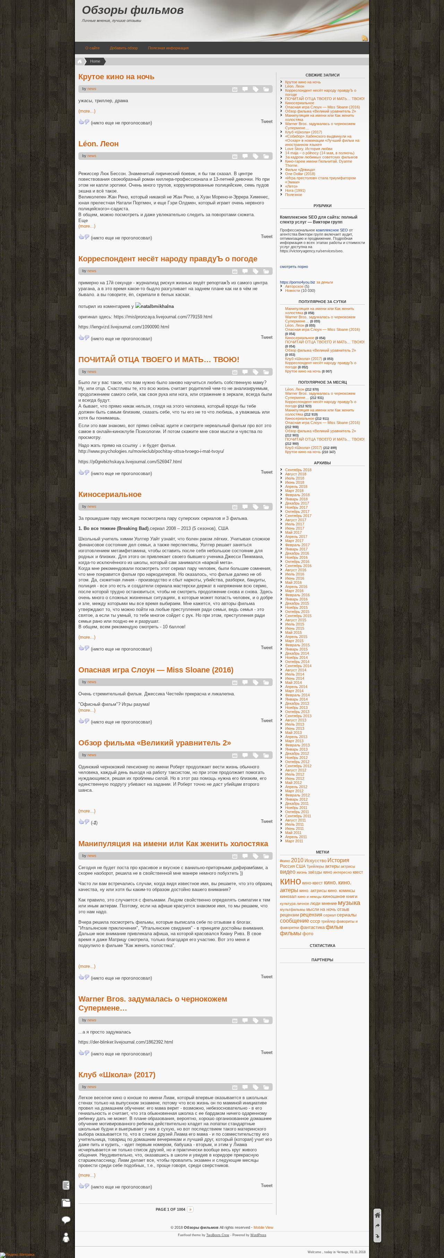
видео (288, 872)
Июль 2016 (294, 574)
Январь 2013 (296, 749)
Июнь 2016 (294, 578)
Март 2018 (294, 491)
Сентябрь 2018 (298, 470)
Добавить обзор (124, 48)
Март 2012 (294, 791)
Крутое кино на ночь (116, 76)
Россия (287, 866)
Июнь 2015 (294, 628)
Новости (292, 290)
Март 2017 (294, 541)
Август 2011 (295, 820)
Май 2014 (293, 682)
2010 (297, 860)
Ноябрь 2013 (296, 707)
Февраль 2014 (297, 695)
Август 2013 (295, 720)
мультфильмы (292, 909)
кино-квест (312, 883)
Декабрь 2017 (297, 503)
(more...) (86, 111)
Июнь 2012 (294, 778)
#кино (285, 861)
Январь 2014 (296, 699)
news (91, 89)
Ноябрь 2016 (296, 557)
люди (315, 903)
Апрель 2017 (296, 536)
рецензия (311, 914)
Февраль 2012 (297, 795)
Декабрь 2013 (297, 703)
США (301, 866)
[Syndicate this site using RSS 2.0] (364, 40)
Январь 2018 (296, 499)
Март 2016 (294, 591)
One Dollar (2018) (300, 174)
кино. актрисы (313, 890)
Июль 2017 (294, 524)
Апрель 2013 (296, 737)
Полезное (293, 195)
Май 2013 (293, 732)
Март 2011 (294, 841)
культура (288, 903)
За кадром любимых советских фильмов (321, 157)
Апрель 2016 (296, 587)
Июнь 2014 (294, 678)
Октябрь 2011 (297, 812)
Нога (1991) (295, 190)
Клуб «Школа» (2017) (116, 1074)
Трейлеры (315, 866)
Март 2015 (294, 641)
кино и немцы (310, 897)
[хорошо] (81, 121)
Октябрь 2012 (297, 762)
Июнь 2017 (294, 528)
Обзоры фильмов (133, 9)
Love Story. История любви (308, 149)
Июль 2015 (294, 624)
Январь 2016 (296, 599)
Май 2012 (293, 783)
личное (303, 903)
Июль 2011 (294, 824)
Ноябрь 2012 (296, 757)
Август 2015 (295, 620)
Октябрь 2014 (297, 662)
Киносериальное (110, 494)
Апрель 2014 (296, 687)
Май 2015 (293, 632)
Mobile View (263, 1227)
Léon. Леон (98, 143)
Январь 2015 (296, 649)
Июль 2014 (294, 674)
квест (358, 872)
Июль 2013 (294, 724)
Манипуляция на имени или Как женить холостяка (173, 843)
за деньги (324, 282)
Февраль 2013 (297, 745)
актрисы (348, 866)
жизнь (302, 872)
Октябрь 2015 (297, 612)
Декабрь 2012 (297, 753)
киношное (334, 896)
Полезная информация (168, 48)
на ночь (328, 909)
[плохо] (86, 121)
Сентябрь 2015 (298, 616)
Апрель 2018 (296, 486)
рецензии (289, 915)
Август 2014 (295, 670)
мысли (312, 909)
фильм (334, 927)
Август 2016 (295, 570)
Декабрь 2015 (297, 603)
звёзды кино (320, 872)
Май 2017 (293, 532)
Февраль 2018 (297, 495)
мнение (329, 903)
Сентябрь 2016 (298, 566)
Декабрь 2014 (297, 653)
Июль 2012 (294, 774)
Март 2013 (294, 741)
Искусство (315, 860)
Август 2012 (295, 770)
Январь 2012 (296, 799)
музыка (349, 902)
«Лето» (291, 186)
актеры (332, 866)
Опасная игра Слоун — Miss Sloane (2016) (155, 669)
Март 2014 (294, 691)
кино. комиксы (341, 890)
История (338, 860)
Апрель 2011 (296, 837)
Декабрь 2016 (297, 553)
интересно (342, 872)
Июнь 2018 (294, 482)
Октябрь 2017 (297, 511)
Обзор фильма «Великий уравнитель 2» (154, 742)
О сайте (92, 48)
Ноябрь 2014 (296, 657)
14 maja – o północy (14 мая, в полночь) (320, 153)
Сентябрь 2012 (298, 766)
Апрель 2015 (296, 637)
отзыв (343, 909)
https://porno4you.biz (297, 282)
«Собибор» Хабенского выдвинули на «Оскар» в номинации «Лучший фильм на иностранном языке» (322, 140)
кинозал (288, 896)
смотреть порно (294, 266)
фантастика (312, 927)
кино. (330, 882)
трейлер (328, 921)
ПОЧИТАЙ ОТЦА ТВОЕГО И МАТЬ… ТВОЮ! (158, 359)
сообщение (294, 920)
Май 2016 (293, 582)
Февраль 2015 (297, 645)
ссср (315, 921)
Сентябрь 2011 (298, 816)
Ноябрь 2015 (296, 607)
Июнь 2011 (294, 828)
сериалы (347, 914)
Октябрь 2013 (297, 712)
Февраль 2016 (297, 595)
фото (307, 933)
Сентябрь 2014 (298, 666)
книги (351, 896)
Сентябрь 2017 (298, 516)
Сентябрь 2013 (298, 716)
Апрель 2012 (296, 787)
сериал (329, 915)
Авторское (294, 286)
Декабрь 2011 (297, 803)
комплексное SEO (332, 230)
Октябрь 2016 (297, 561)
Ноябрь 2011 (296, 808)
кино (290, 881)
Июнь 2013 (294, 728)
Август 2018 (295, 474)
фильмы (290, 933)
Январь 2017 (296, 549)
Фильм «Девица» (300, 170)
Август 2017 (295, 520)
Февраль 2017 (297, 545)
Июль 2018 (294, 478)
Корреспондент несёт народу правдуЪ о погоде (167, 258)
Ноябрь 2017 (296, 507)
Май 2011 (293, 833)
